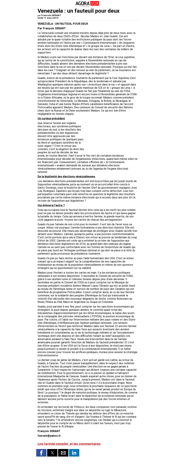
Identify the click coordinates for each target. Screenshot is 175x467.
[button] (41, 453)
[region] (111, 135)
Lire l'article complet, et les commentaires (69, 444)
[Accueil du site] (87, 6)
